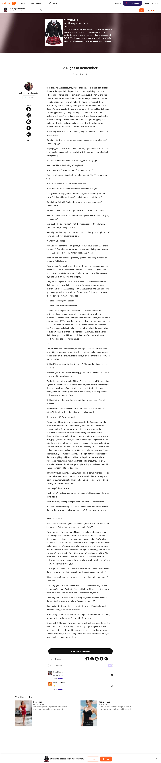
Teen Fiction (68, 26)
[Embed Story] (28, 134)
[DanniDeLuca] (50, 673)
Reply (60, 678)
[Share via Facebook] (28, 109)
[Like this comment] (112, 675)
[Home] (9, 3)
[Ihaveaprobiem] (50, 684)
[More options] (112, 672)
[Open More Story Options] (28, 140)
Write (117, 3)
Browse (22, 3)
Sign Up (106, 759)
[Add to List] (141, 10)
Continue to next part (80, 651)
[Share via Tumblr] (28, 128)
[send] (110, 665)
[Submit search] (50, 3)
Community (36, 3)
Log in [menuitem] (146, 3)
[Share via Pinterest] (28, 121)
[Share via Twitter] (28, 115)
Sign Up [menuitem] (155, 3)
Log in (93, 759)
